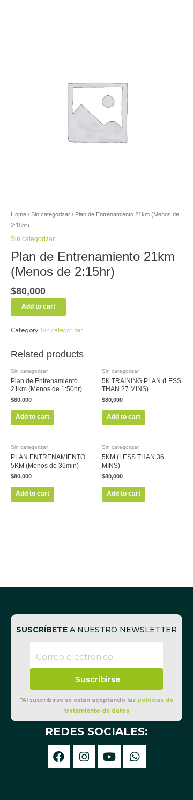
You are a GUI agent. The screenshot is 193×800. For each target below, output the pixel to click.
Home (18, 214)
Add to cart (38, 306)
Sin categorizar (50, 214)
